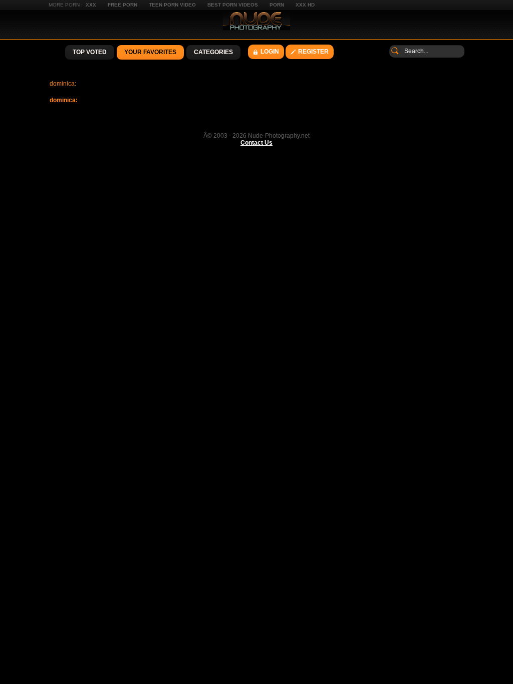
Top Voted (90, 52)
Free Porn (122, 5)
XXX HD (305, 5)
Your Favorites (150, 52)
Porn (277, 5)
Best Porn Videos (232, 5)
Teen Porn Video (172, 5)
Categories (213, 52)
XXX (91, 5)
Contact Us (256, 142)
